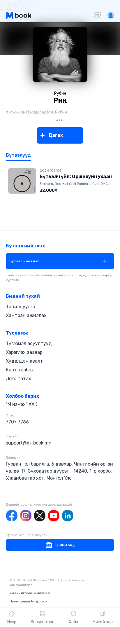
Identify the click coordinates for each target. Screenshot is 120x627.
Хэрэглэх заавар (24, 352)
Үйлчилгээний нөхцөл (29, 593)
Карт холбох (20, 370)
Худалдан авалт (24, 361)
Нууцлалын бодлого (28, 601)
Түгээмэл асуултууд (29, 343)
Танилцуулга (20, 306)
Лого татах (18, 378)
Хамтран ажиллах (26, 315)
